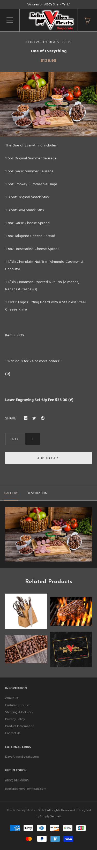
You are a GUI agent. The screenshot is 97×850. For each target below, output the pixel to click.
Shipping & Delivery (19, 712)
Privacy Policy (15, 719)
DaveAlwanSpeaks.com (22, 756)
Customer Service (18, 705)
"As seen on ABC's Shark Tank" (48, 4)
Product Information (19, 726)
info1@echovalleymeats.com (25, 788)
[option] (48, 104)
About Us (11, 698)
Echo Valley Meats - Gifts (27, 810)
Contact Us (12, 733)
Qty (15, 439)
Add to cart (48, 458)
